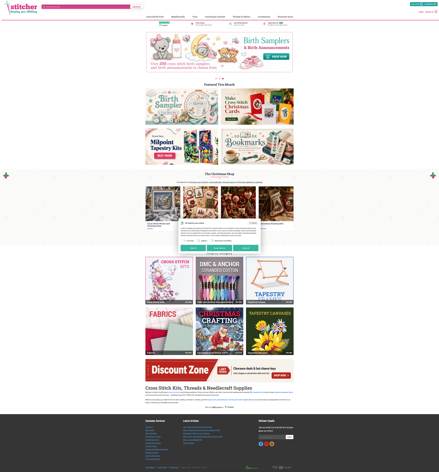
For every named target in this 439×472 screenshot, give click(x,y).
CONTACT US (429, 12)
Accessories (264, 16)
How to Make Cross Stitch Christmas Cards (197, 427)
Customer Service (151, 446)
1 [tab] (216, 78)
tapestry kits (212, 399)
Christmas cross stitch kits (199, 182)
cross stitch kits (174, 392)
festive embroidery (215, 182)
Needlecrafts (178, 16)
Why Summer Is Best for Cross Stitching (196, 433)
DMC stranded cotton (257, 392)
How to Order (149, 430)
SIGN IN (421, 12)
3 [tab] (223, 78)
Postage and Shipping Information (156, 449)
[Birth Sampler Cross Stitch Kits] (181, 106)
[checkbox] (187, 240)
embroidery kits (222, 399)
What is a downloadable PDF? (192, 440)
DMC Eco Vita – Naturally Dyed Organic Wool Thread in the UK (203, 436)
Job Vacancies (150, 467)
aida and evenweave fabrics (284, 392)
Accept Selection (219, 248)
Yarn (195, 16)
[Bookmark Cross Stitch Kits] (257, 146)
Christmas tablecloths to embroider (250, 182)
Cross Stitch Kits (155, 16)
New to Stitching (151, 433)
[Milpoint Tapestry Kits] (181, 146)
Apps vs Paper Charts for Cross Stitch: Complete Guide (201, 430)
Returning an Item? (151, 452)
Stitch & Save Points (152, 440)
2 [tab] (219, 78)
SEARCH (137, 6)
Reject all (193, 248)
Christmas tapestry (229, 182)
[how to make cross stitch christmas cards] (257, 106)
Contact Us (149, 427)
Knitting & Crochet (215, 16)
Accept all (245, 248)
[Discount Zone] (219, 370)
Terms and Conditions (152, 459)
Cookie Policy (174, 467)
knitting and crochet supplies (238, 399)
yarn (252, 399)
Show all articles (188, 443)
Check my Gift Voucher (152, 456)
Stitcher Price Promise (153, 436)
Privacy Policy (162, 467)
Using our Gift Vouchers (153, 443)
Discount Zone (285, 16)
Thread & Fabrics (241, 16)
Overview (254, 223)
